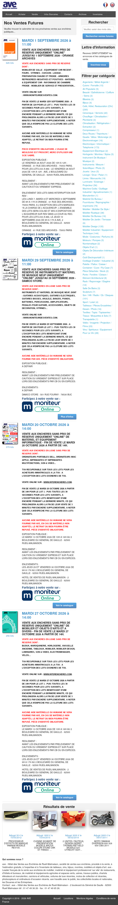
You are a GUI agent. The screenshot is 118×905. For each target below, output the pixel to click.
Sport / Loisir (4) (90, 302)
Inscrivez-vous (98, 64)
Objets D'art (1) (90, 247)
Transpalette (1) (90, 319)
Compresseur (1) (91, 130)
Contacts (68, 14)
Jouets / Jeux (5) (91, 171)
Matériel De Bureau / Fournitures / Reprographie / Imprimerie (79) (96, 202)
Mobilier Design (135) (93, 226)
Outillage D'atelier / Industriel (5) (98, 260)
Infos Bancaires (51, 14)
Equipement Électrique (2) (95, 150)
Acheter (21, 14)
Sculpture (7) (89, 291)
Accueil (9, 14)
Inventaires (98, 14)
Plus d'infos (67, 416)
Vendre (35, 14)
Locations (68, 898)
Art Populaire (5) (91, 88)
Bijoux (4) (87, 102)
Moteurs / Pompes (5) (93, 240)
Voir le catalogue (64, 252)
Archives (83, 14)
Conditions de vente (106, 898)
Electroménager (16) (93, 140)
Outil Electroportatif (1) (94, 257)
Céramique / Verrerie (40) (95, 112)
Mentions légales (85, 898)
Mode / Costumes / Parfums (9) (98, 236)
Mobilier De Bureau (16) (94, 216)
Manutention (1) (90, 195)
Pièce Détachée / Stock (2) (96, 271)
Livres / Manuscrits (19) (94, 178)
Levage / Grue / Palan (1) (95, 174)
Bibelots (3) (88, 99)
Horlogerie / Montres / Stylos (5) (98, 154)
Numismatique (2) (91, 243)
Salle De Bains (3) (91, 288)
